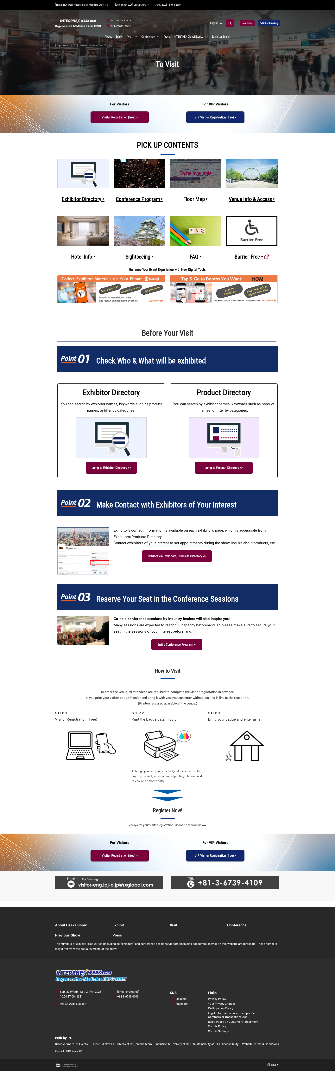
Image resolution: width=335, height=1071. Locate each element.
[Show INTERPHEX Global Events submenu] (206, 36)
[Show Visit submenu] (136, 36)
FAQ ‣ (195, 257)
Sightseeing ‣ (139, 257)
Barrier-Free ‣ (249, 257)
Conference (148, 36)
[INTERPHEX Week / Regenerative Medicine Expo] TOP (82, 4)
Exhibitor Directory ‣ (83, 199)
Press (167, 36)
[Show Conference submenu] (158, 36)
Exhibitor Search (221, 36)
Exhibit (119, 36)
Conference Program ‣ (139, 199)
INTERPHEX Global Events (189, 36)
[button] (247, 23)
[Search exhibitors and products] (230, 23)
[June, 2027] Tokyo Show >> (169, 4)
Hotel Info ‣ (83, 257)
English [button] (214, 23)
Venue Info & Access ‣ (252, 199)
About (108, 36)
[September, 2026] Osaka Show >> (132, 4)
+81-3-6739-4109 (127, 996)
